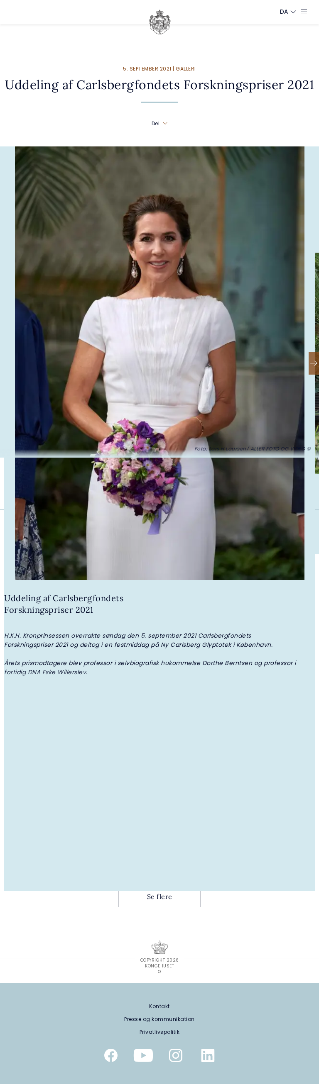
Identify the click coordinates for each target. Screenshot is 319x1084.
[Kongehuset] (159, 22)
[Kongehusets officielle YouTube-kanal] (143, 1057)
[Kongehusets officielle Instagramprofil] (176, 1057)
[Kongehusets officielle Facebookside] (111, 1057)
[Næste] (314, 363)
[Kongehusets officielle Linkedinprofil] (208, 1057)
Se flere (159, 896)
